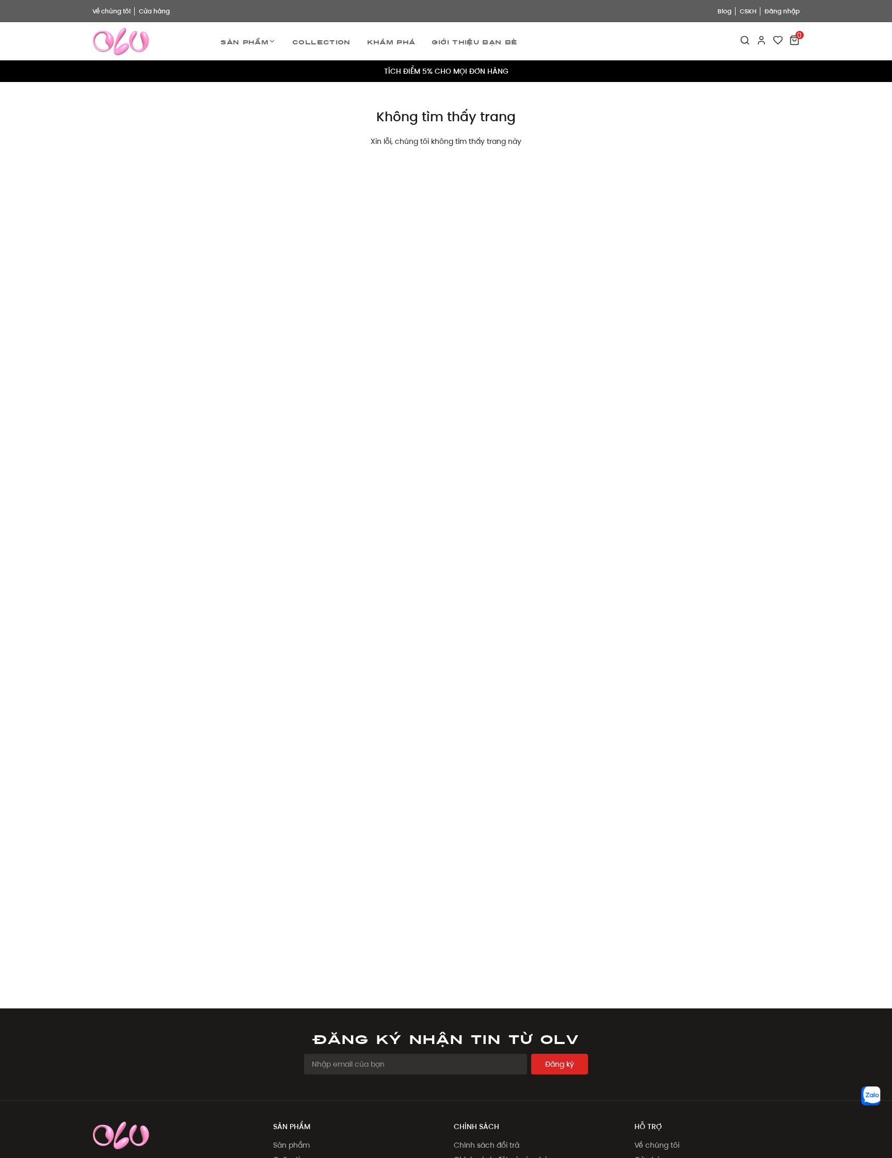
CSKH (748, 11)
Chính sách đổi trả (486, 1145)
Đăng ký (559, 1064)
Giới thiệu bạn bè (474, 41)
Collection (321, 41)
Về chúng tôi (111, 11)
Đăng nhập (782, 11)
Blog (724, 11)
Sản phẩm (244, 41)
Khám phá (391, 41)
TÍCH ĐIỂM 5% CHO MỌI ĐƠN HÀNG (446, 71)
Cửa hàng (154, 11)
